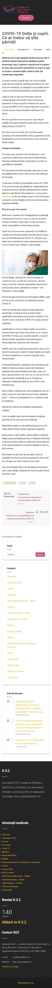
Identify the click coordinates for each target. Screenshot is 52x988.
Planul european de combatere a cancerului (21, 862)
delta (33, 483)
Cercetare (11, 595)
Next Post (20, 516)
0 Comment (37, 49)
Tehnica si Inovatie (15, 671)
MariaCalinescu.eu (26, 983)
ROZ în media (13, 665)
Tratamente (12, 677)
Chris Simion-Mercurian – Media (21, 601)
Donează (26, 18)
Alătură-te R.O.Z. (14, 922)
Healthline (7, 196)
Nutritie (10, 637)
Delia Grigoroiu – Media (17, 619)
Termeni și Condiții (10, 966)
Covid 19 (21, 504)
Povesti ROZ (12, 659)
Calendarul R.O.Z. (14, 582)
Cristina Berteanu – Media (18, 613)
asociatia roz (11, 483)
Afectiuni (11, 576)
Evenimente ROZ (14, 631)
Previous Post (30, 497)
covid (23, 483)
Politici (10, 653)
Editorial (10, 625)
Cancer (10, 589)
